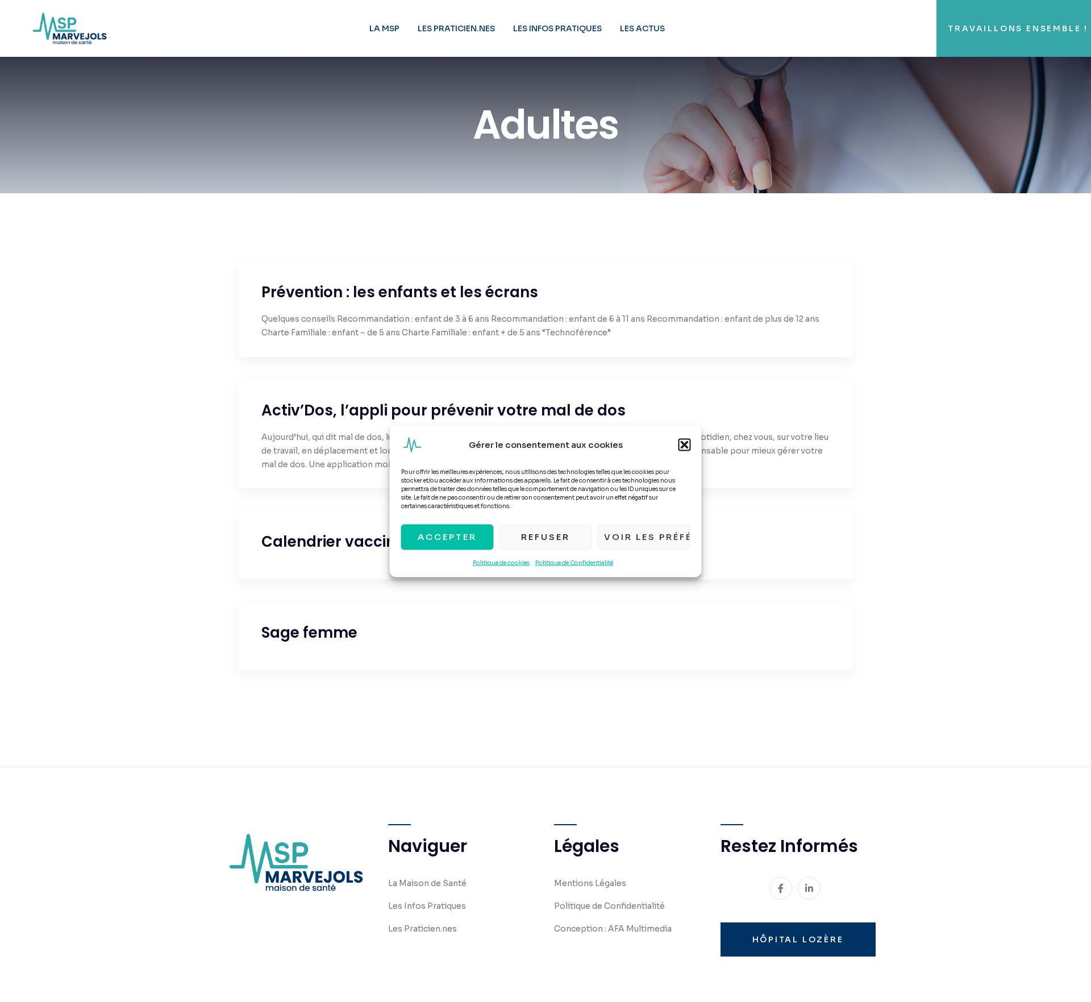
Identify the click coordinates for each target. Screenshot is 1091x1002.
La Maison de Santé (427, 883)
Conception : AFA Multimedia (613, 929)
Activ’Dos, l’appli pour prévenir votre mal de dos (443, 410)
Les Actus (642, 28)
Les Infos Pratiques (557, 28)
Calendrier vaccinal (335, 541)
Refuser (545, 536)
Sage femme (309, 632)
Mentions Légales (590, 883)
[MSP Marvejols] (69, 28)
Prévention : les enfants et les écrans (399, 292)
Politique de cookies (501, 562)
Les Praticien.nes (456, 28)
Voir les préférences (647, 536)
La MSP (384, 28)
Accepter (447, 536)
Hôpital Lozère (798, 939)
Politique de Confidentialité (574, 562)
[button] (684, 444)
